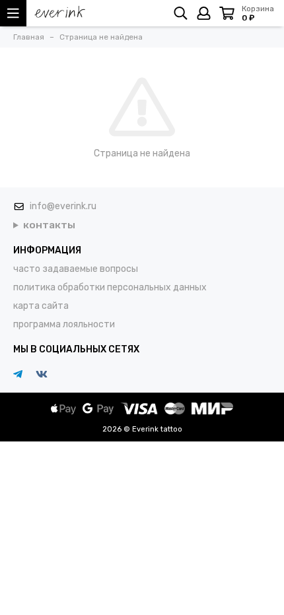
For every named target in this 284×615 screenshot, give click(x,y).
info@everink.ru (63, 206)
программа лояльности (64, 324)
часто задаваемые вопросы (75, 269)
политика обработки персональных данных (110, 287)
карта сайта (41, 305)
